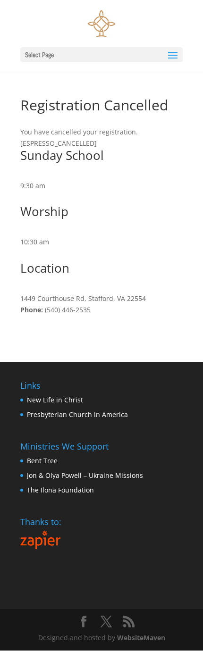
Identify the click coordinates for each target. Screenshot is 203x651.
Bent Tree (42, 460)
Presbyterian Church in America (77, 414)
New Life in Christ (55, 399)
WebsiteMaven (141, 637)
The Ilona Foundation (60, 489)
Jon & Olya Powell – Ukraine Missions (85, 475)
